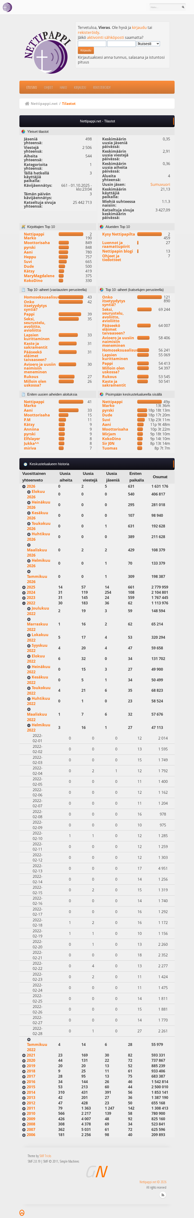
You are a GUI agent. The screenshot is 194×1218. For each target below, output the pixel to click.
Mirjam (109, 434)
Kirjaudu (80, 87)
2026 (31, 486)
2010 (31, 1113)
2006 (31, 1134)
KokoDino (33, 280)
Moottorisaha (37, 242)
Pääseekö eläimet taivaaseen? (35, 355)
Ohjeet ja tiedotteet (111, 257)
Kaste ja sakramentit (36, 345)
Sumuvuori (160, 184)
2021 (31, 1055)
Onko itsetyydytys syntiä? (35, 305)
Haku (63, 87)
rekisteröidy (88, 32)
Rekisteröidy (101, 87)
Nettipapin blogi (117, 251)
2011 (31, 1108)
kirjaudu (139, 27)
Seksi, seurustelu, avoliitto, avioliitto (34, 324)
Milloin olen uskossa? (35, 383)
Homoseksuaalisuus (43, 297)
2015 (31, 1086)
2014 (31, 1092)
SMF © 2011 (50, 1161)
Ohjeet (48, 87)
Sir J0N (108, 443)
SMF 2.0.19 (34, 1161)
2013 (31, 1097)
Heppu (30, 256)
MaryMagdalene (39, 275)
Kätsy (29, 271)
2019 (31, 1065)
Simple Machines (69, 1161)
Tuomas (109, 448)
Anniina (31, 429)
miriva (30, 448)
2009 (31, 1118)
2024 (31, 592)
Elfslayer (32, 438)
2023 (31, 597)
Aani (28, 252)
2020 (31, 1060)
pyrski (29, 247)
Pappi (29, 314)
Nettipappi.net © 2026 (153, 1182)
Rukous (31, 376)
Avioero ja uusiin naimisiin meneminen (40, 368)
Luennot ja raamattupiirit (116, 244)
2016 (31, 1081)
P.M (27, 419)
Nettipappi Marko (34, 236)
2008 (31, 1124)
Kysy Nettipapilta (118, 234)
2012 (31, 1103)
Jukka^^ (31, 443)
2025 (31, 587)
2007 (31, 1129)
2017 (31, 1076)
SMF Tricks (45, 1156)
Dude (29, 266)
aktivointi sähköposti (105, 37)
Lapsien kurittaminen (37, 336)
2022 (31, 603)
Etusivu (31, 87)
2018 (31, 1071)
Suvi (28, 261)
